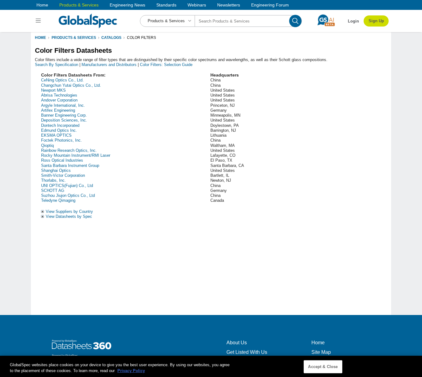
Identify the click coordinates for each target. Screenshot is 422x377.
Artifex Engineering (58, 110)
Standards (166, 4)
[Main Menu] (39, 21)
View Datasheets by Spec (69, 216)
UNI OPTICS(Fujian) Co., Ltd (67, 185)
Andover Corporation (59, 100)
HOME (40, 37)
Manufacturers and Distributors (109, 64)
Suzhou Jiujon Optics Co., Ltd (68, 195)
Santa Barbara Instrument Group (70, 165)
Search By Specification (56, 64)
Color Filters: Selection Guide (166, 64)
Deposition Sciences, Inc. (64, 120)
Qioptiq (47, 145)
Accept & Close (323, 366)
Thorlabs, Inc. (53, 180)
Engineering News (127, 4)
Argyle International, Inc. (63, 105)
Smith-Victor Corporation (63, 175)
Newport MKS (53, 90)
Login (353, 21)
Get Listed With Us (246, 352)
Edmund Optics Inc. (59, 130)
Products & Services (79, 4)
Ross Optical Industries (62, 160)
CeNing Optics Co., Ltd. (62, 80)
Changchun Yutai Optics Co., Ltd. (71, 85)
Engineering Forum (270, 4)
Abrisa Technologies (59, 95)
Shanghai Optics (56, 170)
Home (42, 4)
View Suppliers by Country (69, 211)
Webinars (197, 4)
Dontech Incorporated (60, 125)
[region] (211, 366)
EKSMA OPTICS (56, 135)
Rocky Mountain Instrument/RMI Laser (75, 155)
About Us (236, 342)
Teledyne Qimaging (58, 200)
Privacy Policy (131, 370)
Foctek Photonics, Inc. (61, 140)
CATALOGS (111, 37)
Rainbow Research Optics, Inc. (69, 150)
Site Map (321, 352)
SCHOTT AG (52, 190)
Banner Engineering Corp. (64, 115)
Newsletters (228, 4)
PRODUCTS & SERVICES (74, 37)
